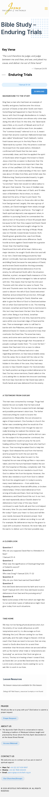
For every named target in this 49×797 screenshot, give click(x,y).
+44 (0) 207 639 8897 (19, 767)
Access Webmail (10, 743)
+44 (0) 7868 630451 (17, 770)
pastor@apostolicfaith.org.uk (19, 772)
